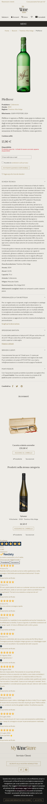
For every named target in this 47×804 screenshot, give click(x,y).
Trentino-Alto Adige (15, 109)
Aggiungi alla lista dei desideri (14, 174)
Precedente (18, 459)
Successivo (29, 459)
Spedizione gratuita (10, 330)
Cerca (25, 17)
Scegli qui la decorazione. (11, 324)
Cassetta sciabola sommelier (23, 445)
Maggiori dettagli (8, 344)
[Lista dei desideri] (32, 17)
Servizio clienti (8, 350)
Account (16, 17)
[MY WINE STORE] (23, 9)
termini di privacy (21, 772)
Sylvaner (23, 516)
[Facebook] (12, 386)
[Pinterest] (22, 386)
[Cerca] (22, 17)
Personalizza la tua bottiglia (15, 297)
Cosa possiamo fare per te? (35, 2)
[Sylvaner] (23, 492)
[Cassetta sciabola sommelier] (23, 422)
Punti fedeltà (7, 369)
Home (7, 31)
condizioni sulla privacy (20, 163)
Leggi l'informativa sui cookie (18, 800)
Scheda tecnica (9, 182)
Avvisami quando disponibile (15, 168)
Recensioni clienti (8, 2)
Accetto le (16, 163)
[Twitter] (17, 386)
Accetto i (18, 772)
